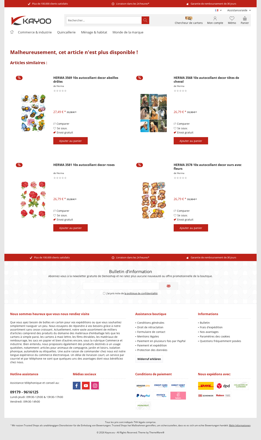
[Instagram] (95, 385)
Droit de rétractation (150, 327)
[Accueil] (11, 32)
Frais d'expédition (211, 327)
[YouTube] (86, 385)
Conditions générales (150, 322)
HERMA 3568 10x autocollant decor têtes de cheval (206, 79)
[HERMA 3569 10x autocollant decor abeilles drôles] (33, 113)
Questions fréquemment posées (220, 341)
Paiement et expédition (152, 345)
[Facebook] (76, 385)
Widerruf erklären (149, 359)
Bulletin (205, 322)
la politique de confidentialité (140, 293)
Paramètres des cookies (215, 336)
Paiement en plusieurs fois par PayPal (161, 341)
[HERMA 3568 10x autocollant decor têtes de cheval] (153, 113)
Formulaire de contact (151, 332)
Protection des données (152, 350)
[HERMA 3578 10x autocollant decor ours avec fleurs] (153, 200)
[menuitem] (238, 10)
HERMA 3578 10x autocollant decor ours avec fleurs (208, 167)
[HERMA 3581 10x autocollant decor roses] (33, 200)
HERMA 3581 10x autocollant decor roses (84, 165)
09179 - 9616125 (24, 392)
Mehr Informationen (239, 425)
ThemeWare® (156, 432)
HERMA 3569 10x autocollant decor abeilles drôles (85, 79)
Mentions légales (148, 336)
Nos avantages (209, 332)
